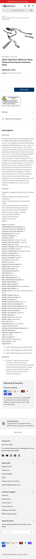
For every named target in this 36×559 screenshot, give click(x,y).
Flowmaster (5, 57)
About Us (5, 495)
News (4, 477)
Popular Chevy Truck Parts (11, 481)
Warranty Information (9, 510)
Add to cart (24, 90)
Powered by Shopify (22, 554)
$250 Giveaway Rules (9, 514)
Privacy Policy (6, 503)
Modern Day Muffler (11, 554)
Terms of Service (7, 506)
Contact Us (5, 470)
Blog (4, 33)
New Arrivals (7, 26)
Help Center (7, 39)
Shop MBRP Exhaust (22, 1)
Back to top (18, 432)
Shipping (4, 73)
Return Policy (6, 499)
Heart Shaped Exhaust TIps (11, 485)
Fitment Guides (7, 474)
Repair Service (7, 466)
